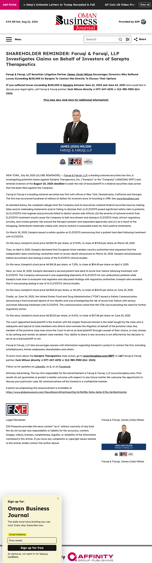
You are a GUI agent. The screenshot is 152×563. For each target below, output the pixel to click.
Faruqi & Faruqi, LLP (75, 175)
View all (144, 4)
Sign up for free (32, 548)
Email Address (17, 534)
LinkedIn (40, 366)
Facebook (65, 366)
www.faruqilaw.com (128, 198)
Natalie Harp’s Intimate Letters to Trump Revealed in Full (55, 4)
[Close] (58, 498)
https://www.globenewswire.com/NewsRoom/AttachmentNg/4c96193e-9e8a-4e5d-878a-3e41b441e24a (66, 392)
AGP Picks (9, 4)
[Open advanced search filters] (127, 39)
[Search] (120, 39)
